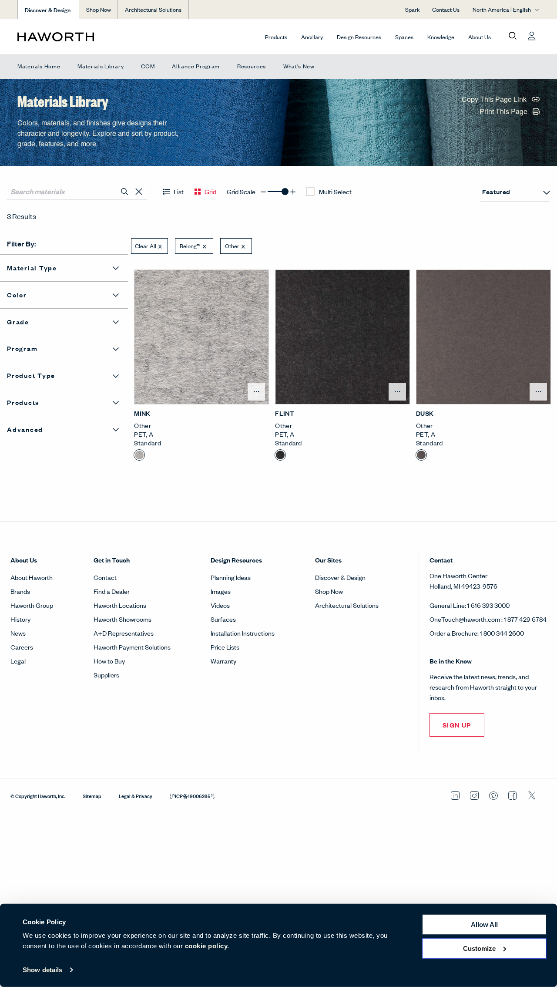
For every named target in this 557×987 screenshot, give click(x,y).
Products (276, 37)
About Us (479, 37)
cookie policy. (207, 946)
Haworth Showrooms (122, 618)
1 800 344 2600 (502, 632)
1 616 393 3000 (488, 605)
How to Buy (109, 660)
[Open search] (512, 36)
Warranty (223, 660)
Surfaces (223, 618)
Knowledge (440, 37)
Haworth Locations (120, 605)
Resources (251, 66)
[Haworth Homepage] (69, 36)
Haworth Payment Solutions (132, 646)
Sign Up (457, 724)
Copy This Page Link (495, 100)
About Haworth (31, 577)
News (18, 632)
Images (221, 591)
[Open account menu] (532, 36)
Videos (220, 605)
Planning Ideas (231, 577)
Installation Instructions (243, 632)
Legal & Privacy (135, 795)
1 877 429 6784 (525, 618)
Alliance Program (196, 66)
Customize (479, 948)
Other (232, 246)
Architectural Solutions (153, 9)
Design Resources (359, 37)
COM (147, 66)
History (20, 618)
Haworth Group (31, 605)
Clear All (145, 246)
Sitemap (92, 795)
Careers (21, 646)
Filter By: (21, 243)
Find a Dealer (112, 591)
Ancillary (312, 37)
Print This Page (504, 112)
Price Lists (225, 646)
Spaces (404, 37)
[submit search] (124, 192)
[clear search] (139, 192)
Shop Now (98, 9)
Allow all (484, 924)
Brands (20, 591)
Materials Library (100, 66)
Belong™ (190, 246)
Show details (42, 970)
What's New (299, 66)
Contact (105, 577)
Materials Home (38, 66)
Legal (18, 660)
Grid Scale (241, 191)
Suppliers (106, 674)
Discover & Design (340, 577)
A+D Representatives (124, 632)
